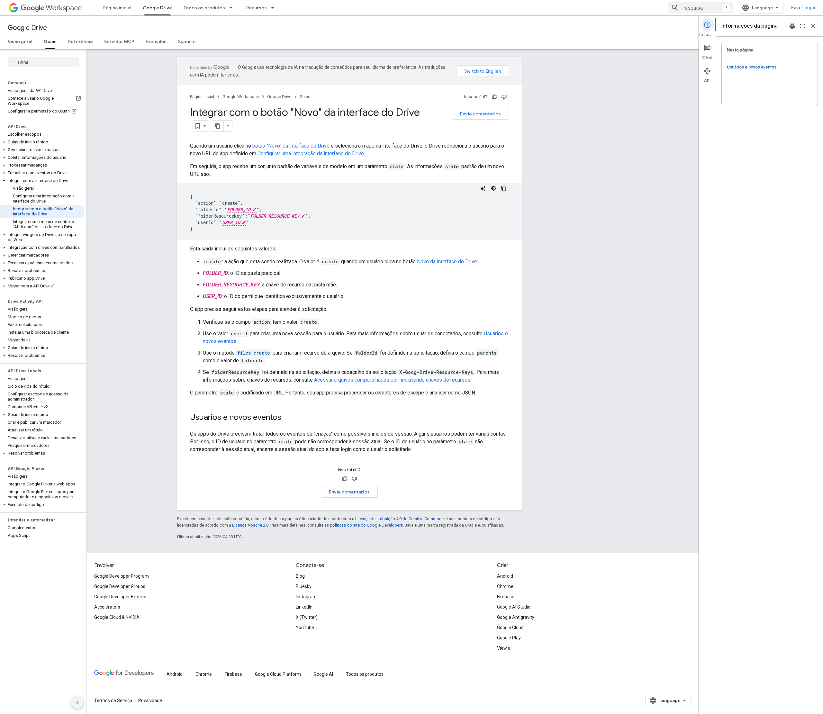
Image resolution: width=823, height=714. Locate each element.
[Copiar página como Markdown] (218, 126)
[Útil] (494, 97)
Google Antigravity (515, 617)
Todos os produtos (204, 8)
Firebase (505, 596)
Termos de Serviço (113, 700)
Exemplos (156, 41)
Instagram (306, 596)
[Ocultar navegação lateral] (77, 702)
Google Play (509, 637)
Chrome (505, 586)
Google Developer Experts (120, 596)
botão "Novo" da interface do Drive (291, 146)
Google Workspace (240, 96)
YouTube (305, 627)
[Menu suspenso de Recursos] (274, 7)
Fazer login (803, 7)
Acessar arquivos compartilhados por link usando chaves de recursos (392, 380)
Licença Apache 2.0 (250, 525)
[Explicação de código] (483, 188)
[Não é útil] (504, 97)
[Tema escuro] (493, 188)
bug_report (792, 26)
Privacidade (150, 700)
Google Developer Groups (119, 586)
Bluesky (304, 586)
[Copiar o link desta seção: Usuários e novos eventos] (287, 418)
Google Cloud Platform (278, 674)
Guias (50, 41)
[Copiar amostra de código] (504, 188)
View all (504, 648)
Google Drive (157, 8)
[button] (42, 142)
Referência (80, 41)
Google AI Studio (513, 607)
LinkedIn (304, 607)
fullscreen (802, 26)
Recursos (256, 8)
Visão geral (20, 41)
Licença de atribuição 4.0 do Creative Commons (399, 518)
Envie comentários (480, 114)
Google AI (323, 674)
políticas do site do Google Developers (366, 525)
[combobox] (700, 8)
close (813, 26)
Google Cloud (510, 627)
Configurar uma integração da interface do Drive (311, 153)
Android (505, 576)
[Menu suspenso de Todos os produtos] (232, 7)
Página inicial (117, 8)
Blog (300, 576)
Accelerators (107, 607)
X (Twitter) (307, 617)
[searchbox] (43, 62)
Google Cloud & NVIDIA (117, 617)
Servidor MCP (119, 41)
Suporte (187, 41)
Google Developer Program (121, 576)
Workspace (64, 8)
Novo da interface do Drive (447, 261)
